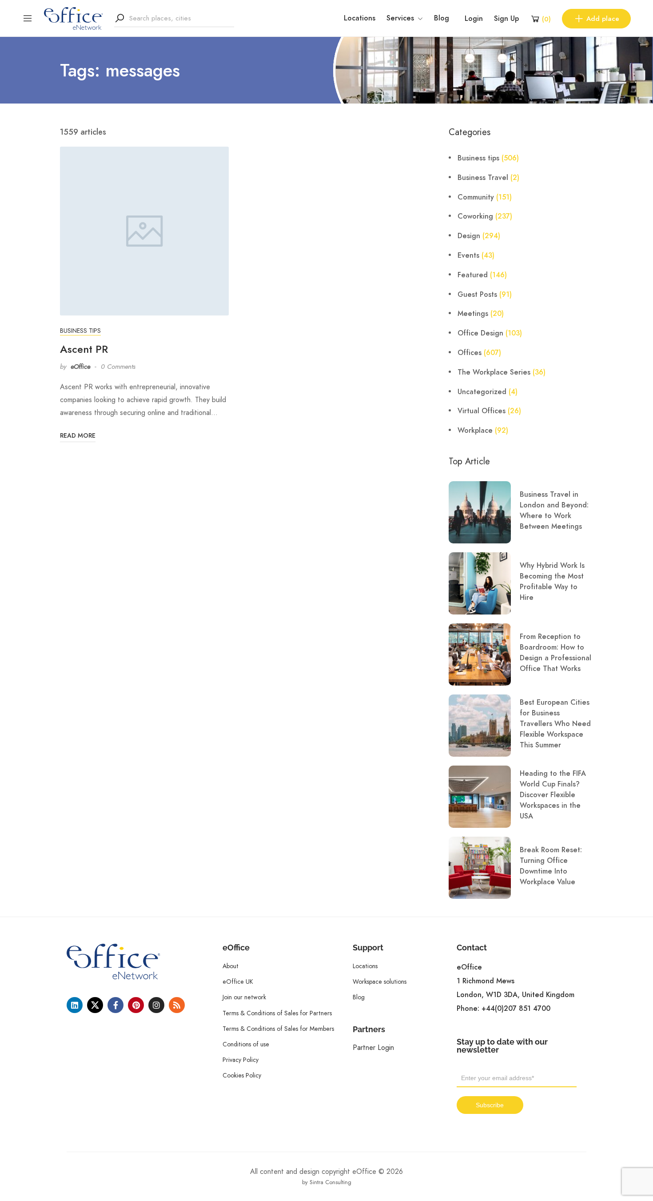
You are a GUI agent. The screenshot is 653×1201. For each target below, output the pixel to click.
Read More (78, 435)
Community (476, 197)
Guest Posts (477, 294)
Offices (470, 353)
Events (468, 255)
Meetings (473, 314)
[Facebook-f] (115, 1005)
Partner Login (373, 1047)
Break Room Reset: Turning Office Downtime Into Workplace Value (551, 866)
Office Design (480, 333)
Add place (602, 18)
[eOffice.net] (73, 18)
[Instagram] (156, 1005)
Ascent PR (84, 349)
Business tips (80, 330)
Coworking (475, 216)
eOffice (80, 366)
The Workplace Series (494, 372)
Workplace (475, 430)
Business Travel (483, 178)
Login (474, 19)
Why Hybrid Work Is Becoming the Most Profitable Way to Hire (552, 581)
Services (400, 18)
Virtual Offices (482, 411)
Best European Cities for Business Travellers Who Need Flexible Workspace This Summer (555, 724)
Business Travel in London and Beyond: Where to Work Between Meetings (554, 510)
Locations (359, 18)
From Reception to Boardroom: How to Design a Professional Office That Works (555, 653)
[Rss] (177, 1005)
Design (469, 236)
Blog (441, 18)
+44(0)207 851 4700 (516, 1008)
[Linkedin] (75, 1005)
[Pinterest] (136, 1005)
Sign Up (506, 19)
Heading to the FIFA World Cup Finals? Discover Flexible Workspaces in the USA (553, 795)
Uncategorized (482, 392)
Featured (473, 275)
